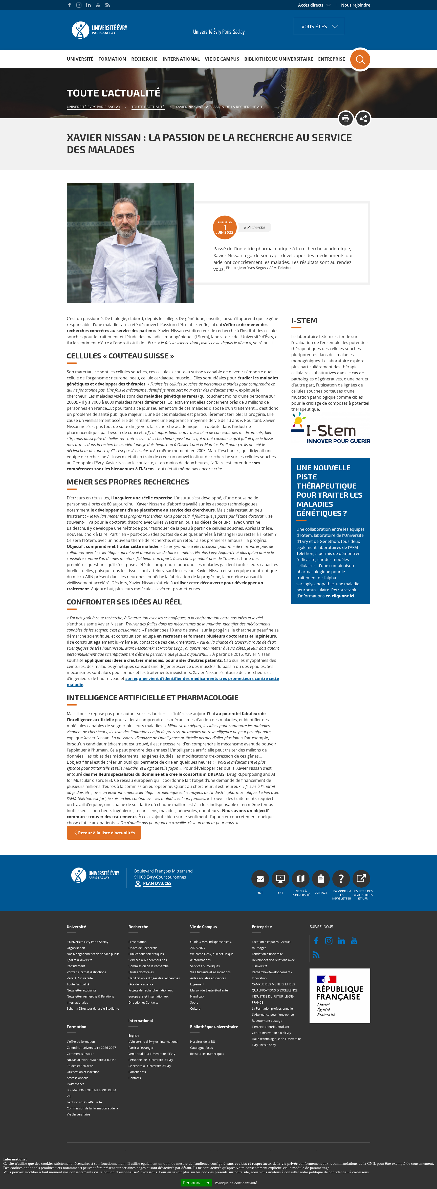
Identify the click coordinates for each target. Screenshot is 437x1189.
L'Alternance (75, 1084)
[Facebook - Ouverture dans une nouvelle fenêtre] (69, 5)
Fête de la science (141, 984)
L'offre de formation (81, 1041)
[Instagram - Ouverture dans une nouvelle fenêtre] (78, 5)
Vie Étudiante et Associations (210, 972)
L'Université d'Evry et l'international (153, 1041)
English (133, 1035)
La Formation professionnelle (272, 1008)
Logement (197, 984)
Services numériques (205, 966)
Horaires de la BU (202, 1041)
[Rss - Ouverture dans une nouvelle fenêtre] (107, 5)
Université (80, 59)
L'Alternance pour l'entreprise (273, 1014)
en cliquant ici (340, 596)
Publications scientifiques (146, 954)
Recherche (144, 59)
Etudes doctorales (141, 972)
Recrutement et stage (267, 1020)
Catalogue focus (201, 1048)
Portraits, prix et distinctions (86, 972)
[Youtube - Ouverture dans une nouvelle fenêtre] (98, 5)
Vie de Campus (222, 59)
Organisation (76, 948)
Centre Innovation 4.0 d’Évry (271, 1033)
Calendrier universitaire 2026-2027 (91, 1048)
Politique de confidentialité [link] (236, 1183)
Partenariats (137, 1072)
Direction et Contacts (143, 1002)
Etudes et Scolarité (80, 1066)
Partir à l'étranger (141, 1048)
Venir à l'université (80, 978)
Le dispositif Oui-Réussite (84, 1102)
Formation (112, 59)
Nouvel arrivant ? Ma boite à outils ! (91, 1060)
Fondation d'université (267, 954)
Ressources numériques (207, 1054)
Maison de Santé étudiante (209, 990)
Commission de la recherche (148, 966)
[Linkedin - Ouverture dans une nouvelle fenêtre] (88, 5)
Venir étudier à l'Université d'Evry (151, 1054)
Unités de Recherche (143, 948)
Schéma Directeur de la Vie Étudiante (93, 1008)
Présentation (137, 942)
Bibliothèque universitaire (278, 59)
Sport (194, 1002)
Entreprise (331, 59)
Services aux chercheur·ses (147, 960)
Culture (195, 1008)
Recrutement (76, 966)
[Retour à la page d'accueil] (99, 28)
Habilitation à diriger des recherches (154, 978)
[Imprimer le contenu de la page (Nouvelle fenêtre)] (346, 118)
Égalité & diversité (79, 960)
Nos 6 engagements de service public (93, 954)
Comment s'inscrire (80, 1054)
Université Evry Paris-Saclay (93, 106)
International (181, 59)
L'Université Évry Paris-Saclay (87, 942)
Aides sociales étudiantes (208, 978)
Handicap (197, 996)
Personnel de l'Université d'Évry (150, 1060)
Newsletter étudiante (81, 990)
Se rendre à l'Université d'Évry (149, 1066)
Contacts (134, 1078)
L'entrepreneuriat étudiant (270, 1027)
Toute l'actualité (148, 106)
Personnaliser (196, 1182)
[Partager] (363, 118)
